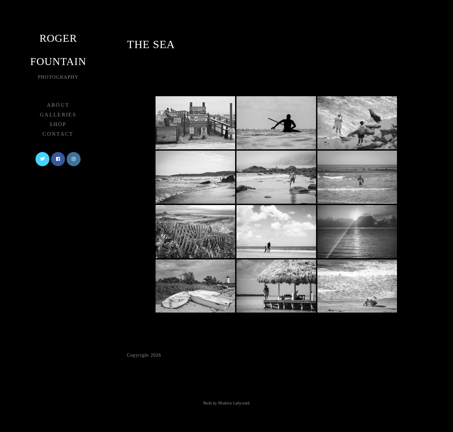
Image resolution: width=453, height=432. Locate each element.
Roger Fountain (58, 56)
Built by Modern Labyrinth (226, 403)
